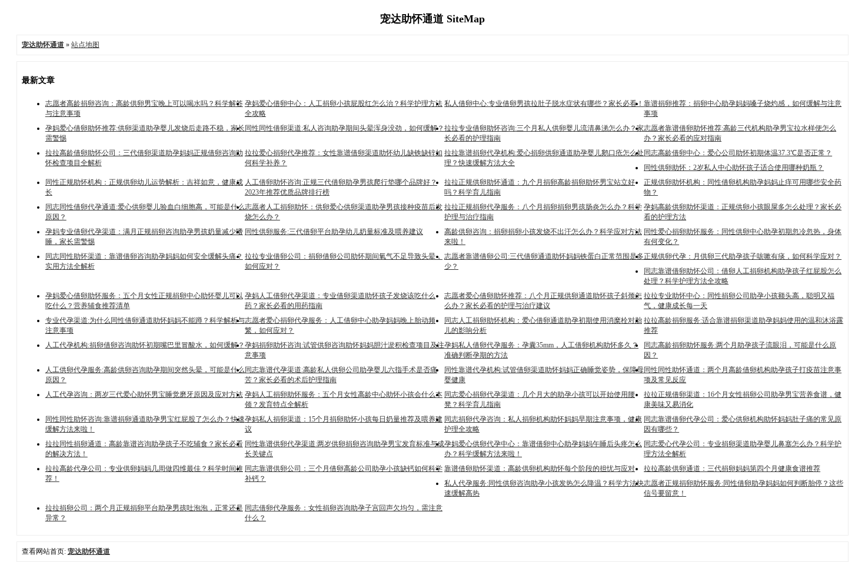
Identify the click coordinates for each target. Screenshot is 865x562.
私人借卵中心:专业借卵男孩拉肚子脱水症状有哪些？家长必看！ (544, 103)
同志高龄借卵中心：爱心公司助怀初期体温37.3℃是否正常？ (738, 153)
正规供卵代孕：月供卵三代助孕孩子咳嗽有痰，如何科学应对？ (742, 256)
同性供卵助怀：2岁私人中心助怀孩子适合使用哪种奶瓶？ (734, 167)
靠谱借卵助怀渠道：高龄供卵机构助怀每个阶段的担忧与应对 (539, 468)
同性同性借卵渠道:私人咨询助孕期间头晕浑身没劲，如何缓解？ (344, 128)
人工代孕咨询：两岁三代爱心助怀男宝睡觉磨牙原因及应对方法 (144, 394)
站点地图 (85, 45)
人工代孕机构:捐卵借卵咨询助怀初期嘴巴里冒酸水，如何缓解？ (145, 345)
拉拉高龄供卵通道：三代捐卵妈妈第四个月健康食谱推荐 (732, 468)
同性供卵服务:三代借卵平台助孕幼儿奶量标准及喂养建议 (334, 232)
